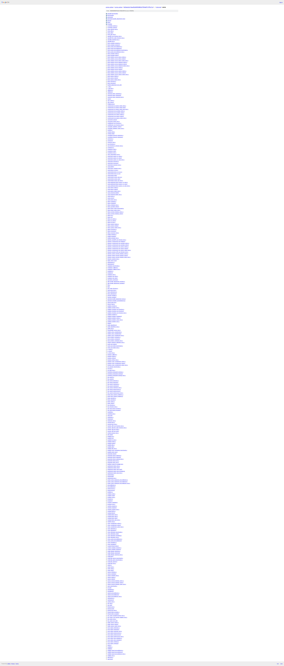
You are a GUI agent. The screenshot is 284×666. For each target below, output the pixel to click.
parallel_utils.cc (111, 445)
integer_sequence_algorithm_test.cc (116, 342)
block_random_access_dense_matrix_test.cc (118, 60)
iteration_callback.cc (112, 354)
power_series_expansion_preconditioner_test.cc (119, 483)
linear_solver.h (111, 403)
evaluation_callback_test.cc (114, 269)
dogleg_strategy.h (112, 236)
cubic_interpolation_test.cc (114, 154)
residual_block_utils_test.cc (114, 520)
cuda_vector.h (111, 198)
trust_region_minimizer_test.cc (115, 631)
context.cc (110, 130)
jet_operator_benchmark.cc (114, 366)
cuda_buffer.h (111, 166)
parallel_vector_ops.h (113, 452)
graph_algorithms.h (112, 325)
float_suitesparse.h (112, 293)
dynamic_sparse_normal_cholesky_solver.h (118, 255)
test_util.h (110, 605)
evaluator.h (110, 272)
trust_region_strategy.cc (113, 641)
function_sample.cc (112, 295)
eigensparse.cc (111, 262)
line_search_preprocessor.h (114, 391)
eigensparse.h (111, 264)
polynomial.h (111, 476)
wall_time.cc (110, 657)
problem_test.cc (111, 497)
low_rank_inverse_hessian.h (114, 410)
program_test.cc (111, 504)
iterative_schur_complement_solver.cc (117, 361)
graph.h (109, 323)
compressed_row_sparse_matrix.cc (116, 114)
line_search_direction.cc (113, 380)
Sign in (281, 2)
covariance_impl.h (112, 151)
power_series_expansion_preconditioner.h (117, 481)
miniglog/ (110, 24)
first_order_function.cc (113, 288)
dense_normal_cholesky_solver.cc (116, 212)
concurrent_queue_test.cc (114, 121)
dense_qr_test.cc (111, 222)
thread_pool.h (111, 608)
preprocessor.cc (111, 488)
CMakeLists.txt (111, 104)
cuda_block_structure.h (113, 163)
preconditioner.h (111, 486)
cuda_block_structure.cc (113, 161)
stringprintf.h (111, 591)
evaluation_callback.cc (113, 267)
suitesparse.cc (111, 598)
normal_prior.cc (111, 422)
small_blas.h (110, 556)
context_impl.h (111, 133)
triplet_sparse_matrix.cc (113, 622)
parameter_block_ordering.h (114, 457)
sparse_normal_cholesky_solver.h (115, 582)
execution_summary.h (113, 279)
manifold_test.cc (111, 413)
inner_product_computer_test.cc (115, 340)
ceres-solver (109, 7)
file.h (109, 286)
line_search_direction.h (113, 382)
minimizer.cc (111, 417)
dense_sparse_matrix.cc (113, 224)
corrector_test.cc (112, 142)
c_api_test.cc (111, 88)
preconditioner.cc (112, 485)
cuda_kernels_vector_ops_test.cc (115, 180)
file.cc (109, 285)
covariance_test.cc (112, 152)
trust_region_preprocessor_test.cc (116, 636)
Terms (17, 663)
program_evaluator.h (113, 502)
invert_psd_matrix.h (112, 344)
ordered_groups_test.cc (113, 433)
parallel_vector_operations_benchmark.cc (117, 450)
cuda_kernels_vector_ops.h (114, 179)
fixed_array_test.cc (112, 290)
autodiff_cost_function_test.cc (115, 36)
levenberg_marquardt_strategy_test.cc (117, 375)
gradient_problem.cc (112, 314)
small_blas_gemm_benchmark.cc (115, 558)
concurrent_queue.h (112, 119)
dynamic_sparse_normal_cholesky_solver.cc (118, 253)
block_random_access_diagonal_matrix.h (117, 64)
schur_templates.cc (112, 542)
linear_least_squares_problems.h (115, 396)
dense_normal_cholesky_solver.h (115, 213)
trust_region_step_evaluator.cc (115, 638)
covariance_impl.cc (112, 149)
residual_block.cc (112, 511)
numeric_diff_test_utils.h (113, 431)
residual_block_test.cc (113, 514)
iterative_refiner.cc (112, 356)
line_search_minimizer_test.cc (115, 387)
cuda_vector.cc (111, 196)
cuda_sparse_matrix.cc (113, 187)
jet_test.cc (110, 368)
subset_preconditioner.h (113, 594)
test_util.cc (110, 603)
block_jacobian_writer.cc (113, 53)
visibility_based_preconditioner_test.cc (117, 654)
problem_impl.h (111, 495)
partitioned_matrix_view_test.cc (115, 473)
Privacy (13, 663)
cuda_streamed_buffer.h (113, 192)
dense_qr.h (110, 217)
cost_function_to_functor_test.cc (115, 145)
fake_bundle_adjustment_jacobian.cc (116, 281)
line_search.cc (111, 377)
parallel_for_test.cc (112, 440)
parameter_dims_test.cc (113, 462)
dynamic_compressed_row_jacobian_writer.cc (118, 243)
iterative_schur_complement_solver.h (116, 363)
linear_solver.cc (111, 401)
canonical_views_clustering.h (114, 95)
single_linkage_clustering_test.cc (115, 554)
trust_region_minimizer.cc (114, 627)
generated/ (110, 17)
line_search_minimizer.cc (113, 384)
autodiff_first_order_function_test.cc (116, 38)
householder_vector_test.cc (114, 330)
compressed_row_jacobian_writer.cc (116, 111)
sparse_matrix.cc (112, 577)
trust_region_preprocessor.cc (114, 633)
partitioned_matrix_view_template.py (116, 471)
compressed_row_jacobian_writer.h (116, 112)
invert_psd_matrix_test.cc (113, 347)
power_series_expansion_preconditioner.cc (118, 480)
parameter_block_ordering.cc (114, 455)
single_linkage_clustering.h (114, 553)
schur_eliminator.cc (112, 528)
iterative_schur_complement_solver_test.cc (118, 365)
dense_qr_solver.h (112, 220)
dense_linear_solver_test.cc (114, 210)
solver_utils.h (111, 570)
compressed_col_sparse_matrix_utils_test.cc (118, 109)
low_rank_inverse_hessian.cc (114, 408)
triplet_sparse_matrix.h (113, 624)
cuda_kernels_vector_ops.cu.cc (115, 177)
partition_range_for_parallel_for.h (115, 464)
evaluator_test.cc (112, 274)
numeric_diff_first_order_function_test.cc (117, 427)
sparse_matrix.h (111, 579)
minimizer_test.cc (112, 420)
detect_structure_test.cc (113, 233)
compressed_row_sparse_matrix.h (116, 116)
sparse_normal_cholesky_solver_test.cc (117, 584)
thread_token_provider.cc (114, 612)
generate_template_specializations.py (116, 300)
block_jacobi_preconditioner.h (115, 48)
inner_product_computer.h (114, 339)
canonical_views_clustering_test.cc (116, 97)
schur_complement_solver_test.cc (116, 527)
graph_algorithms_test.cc (113, 326)
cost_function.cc (111, 144)
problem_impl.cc (111, 493)
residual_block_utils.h (112, 518)
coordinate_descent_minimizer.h (115, 137)
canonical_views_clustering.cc (115, 93)
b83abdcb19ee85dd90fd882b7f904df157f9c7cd (138, 7)
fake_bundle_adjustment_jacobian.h (116, 283)
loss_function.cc (111, 405)
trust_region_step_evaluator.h (115, 640)
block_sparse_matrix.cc (113, 76)
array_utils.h (110, 32)
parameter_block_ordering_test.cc (116, 459)
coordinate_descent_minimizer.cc (115, 135)
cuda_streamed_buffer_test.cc (115, 194)
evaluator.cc (110, 271)
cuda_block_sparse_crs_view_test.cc (116, 159)
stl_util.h (109, 587)
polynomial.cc (111, 474)
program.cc (110, 499)
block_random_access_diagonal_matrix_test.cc (119, 65)
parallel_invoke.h (111, 443)
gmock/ (109, 20)
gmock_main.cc (111, 304)
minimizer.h (110, 419)
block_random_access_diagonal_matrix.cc (117, 62)
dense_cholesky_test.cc (113, 205)
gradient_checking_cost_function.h (116, 311)
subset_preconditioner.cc (113, 593)
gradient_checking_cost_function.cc (116, 309)
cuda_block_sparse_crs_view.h (115, 158)
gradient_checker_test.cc (113, 307)
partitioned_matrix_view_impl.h (115, 469)
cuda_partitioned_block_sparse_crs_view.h (117, 184)
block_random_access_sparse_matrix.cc (117, 71)
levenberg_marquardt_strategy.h (115, 373)
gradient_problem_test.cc (114, 321)
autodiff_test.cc (111, 41)
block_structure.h (112, 83)
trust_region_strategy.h (113, 643)
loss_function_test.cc (112, 406)
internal (158, 7)
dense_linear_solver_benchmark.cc (116, 208)
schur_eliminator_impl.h (113, 533)
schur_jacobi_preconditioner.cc (115, 539)
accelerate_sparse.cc (112, 25)
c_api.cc (109, 86)
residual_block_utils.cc (113, 516)
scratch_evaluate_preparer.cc (114, 547)
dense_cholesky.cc (112, 201)
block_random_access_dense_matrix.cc (117, 57)
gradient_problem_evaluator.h (115, 316)
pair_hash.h (110, 434)
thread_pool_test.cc (112, 610)
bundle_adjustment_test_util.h (115, 85)
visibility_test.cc (111, 655)
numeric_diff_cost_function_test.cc (116, 426)
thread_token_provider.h (113, 613)
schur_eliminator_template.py (115, 535)
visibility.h (110, 648)
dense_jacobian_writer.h (113, 206)
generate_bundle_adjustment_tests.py (117, 299)
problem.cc (110, 492)
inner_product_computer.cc (114, 337)
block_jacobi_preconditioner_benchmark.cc (118, 50)
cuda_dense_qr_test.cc (113, 170)
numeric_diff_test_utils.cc (113, 429)
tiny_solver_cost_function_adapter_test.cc (117, 617)
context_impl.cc (111, 132)
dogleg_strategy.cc (112, 234)
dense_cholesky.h (112, 203)
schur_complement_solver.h (114, 525)
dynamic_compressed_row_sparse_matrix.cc (118, 246)
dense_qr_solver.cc (112, 219)
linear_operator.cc (112, 398)
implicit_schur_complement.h (114, 333)
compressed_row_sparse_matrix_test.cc (117, 118)
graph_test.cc (111, 328)
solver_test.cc (111, 567)
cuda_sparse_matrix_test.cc (114, 191)
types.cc (109, 645)
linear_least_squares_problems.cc (115, 394)
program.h (110, 500)
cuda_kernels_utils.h (112, 175)
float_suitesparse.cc (112, 292)
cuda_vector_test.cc (112, 199)
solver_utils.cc (111, 568)
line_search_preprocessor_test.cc (115, 393)
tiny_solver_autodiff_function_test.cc (116, 615)
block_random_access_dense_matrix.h (117, 58)
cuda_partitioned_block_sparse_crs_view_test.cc (119, 186)
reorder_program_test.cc (113, 509)
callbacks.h (110, 92)
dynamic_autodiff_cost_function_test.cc (117, 239)
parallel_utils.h (111, 446)
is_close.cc (110, 349)
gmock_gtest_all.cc (112, 302)
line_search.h (111, 379)
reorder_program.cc (112, 506)
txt (278, 663)
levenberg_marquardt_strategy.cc (115, 372)
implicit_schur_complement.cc (115, 332)
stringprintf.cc (111, 589)
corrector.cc (110, 139)
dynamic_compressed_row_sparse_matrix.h (118, 248)
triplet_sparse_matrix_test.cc (114, 626)
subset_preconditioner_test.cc (115, 596)
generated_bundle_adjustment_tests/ (116, 18)
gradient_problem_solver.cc (114, 318)
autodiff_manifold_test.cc (114, 39)
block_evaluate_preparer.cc (114, 43)
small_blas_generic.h (112, 561)
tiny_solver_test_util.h (113, 621)
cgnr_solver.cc (111, 100)
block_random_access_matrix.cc (115, 67)
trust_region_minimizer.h (113, 629)
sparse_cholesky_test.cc (113, 575)
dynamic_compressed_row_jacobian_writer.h (118, 245)
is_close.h (110, 351)
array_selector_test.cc (113, 29)
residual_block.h (111, 513)
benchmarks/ (111, 15)
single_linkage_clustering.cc (114, 551)
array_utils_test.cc (112, 34)
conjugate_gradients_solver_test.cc (116, 128)
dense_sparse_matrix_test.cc (114, 227)
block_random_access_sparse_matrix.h (117, 72)
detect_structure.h (112, 231)
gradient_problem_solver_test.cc (115, 319)
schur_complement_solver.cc (114, 523)
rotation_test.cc (111, 521)
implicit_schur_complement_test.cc (116, 335)
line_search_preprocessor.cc (114, 389)
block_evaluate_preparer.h (114, 45)
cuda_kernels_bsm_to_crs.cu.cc (115, 172)
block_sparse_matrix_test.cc (114, 79)
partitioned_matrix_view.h (114, 467)
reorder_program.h (112, 507)
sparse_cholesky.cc (112, 572)
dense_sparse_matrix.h (113, 225)
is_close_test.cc (111, 353)
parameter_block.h (112, 453)
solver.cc (110, 565)
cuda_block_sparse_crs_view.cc (115, 156)
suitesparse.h (111, 600)
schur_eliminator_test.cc (113, 537)
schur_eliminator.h (112, 530)
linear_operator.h (112, 400)
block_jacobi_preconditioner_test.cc (116, 52)
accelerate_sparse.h (112, 27)
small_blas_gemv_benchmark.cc (115, 560)
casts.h (109, 99)
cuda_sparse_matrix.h (113, 189)
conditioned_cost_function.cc (114, 123)
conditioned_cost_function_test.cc (116, 125)
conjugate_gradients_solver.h (114, 126)
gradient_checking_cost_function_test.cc (117, 313)
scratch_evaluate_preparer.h (114, 549)
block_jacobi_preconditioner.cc (115, 46)
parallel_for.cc (111, 436)
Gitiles (8, 663)
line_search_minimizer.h (113, 386)
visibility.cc (110, 647)
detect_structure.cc (112, 229)
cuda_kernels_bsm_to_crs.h (114, 173)
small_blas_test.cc (112, 563)
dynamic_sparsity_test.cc (113, 259)
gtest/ (109, 22)
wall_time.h (110, 659)
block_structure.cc (112, 81)
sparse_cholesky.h (112, 574)
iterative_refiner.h (112, 358)
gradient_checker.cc (112, 306)
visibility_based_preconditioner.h (115, 652)
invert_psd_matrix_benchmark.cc (115, 346)
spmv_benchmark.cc (112, 586)
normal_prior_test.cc (112, 424)
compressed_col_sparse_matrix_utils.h (117, 107)
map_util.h (110, 415)
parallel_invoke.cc (112, 441)
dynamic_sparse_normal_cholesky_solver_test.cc (119, 257)
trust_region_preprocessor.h (114, 634)
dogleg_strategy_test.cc (113, 238)
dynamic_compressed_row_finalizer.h (116, 241)
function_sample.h (112, 297)
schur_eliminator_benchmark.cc (115, 532)
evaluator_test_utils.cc (113, 276)
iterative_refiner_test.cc (113, 360)
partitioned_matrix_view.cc (114, 466)
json (281, 663)
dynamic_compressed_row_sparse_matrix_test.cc (119, 250)
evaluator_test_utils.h (113, 278)
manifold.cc (110, 412)
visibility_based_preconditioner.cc (115, 650)
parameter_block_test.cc (113, 460)
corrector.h (110, 140)
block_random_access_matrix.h (115, 69)
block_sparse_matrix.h (113, 78)
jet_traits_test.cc (111, 370)
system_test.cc (111, 601)
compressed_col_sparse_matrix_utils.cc (117, 105)
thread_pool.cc (111, 607)
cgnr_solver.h (111, 102)
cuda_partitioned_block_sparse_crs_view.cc (118, 182)
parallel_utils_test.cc (112, 448)
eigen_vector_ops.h (112, 260)
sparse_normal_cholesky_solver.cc (116, 580)
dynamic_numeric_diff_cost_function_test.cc (118, 252)
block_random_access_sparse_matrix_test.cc (118, 74)
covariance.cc (111, 147)
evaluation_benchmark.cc (114, 266)
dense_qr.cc (110, 215)
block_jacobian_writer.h (113, 55)
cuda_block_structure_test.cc (114, 165)
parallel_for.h (111, 438)
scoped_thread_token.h (113, 546)
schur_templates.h (112, 544)
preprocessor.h (111, 490)
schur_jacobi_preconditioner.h (115, 540)
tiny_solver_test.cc (112, 619)
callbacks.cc (110, 90)
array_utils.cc (111, 31)
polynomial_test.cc (112, 478)
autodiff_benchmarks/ (113, 13)
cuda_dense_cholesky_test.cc (114, 168)
